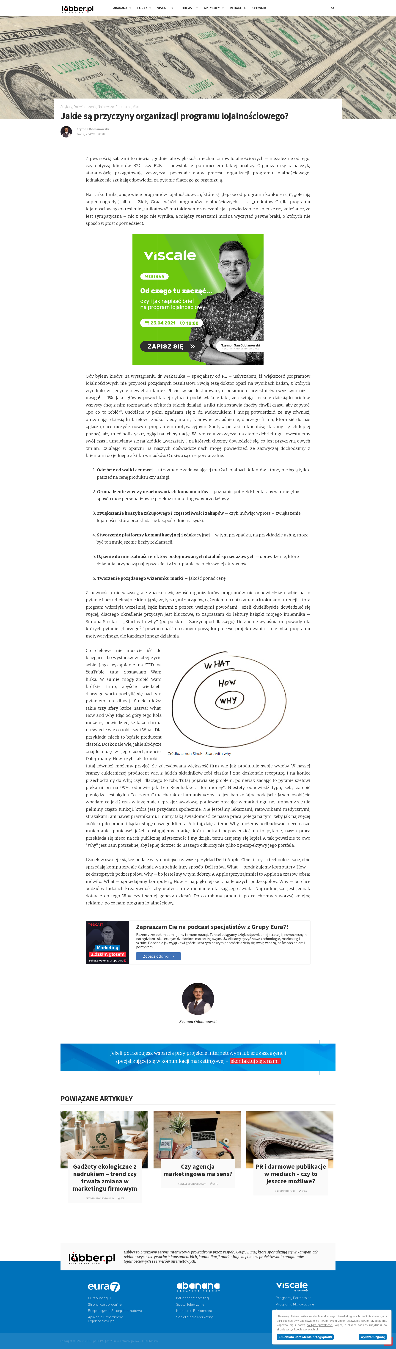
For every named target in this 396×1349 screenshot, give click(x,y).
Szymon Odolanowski (198, 1021)
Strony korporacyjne (105, 1304)
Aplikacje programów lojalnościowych (105, 1319)
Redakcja (237, 8)
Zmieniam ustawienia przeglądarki (305, 1337)
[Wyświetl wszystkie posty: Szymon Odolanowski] (198, 1014)
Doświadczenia (85, 106)
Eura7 (142, 8)
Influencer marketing (192, 1298)
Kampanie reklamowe (194, 1311)
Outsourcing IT (99, 1298)
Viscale (163, 8)
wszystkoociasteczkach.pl (302, 1329)
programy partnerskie (293, 1298)
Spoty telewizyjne (190, 1304)
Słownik (259, 8)
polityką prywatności (320, 1325)
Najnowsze (106, 106)
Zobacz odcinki (156, 956)
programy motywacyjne (295, 1304)
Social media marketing (194, 1317)
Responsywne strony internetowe (115, 1311)
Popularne (123, 106)
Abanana (120, 8)
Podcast (186, 8)
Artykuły (212, 8)
